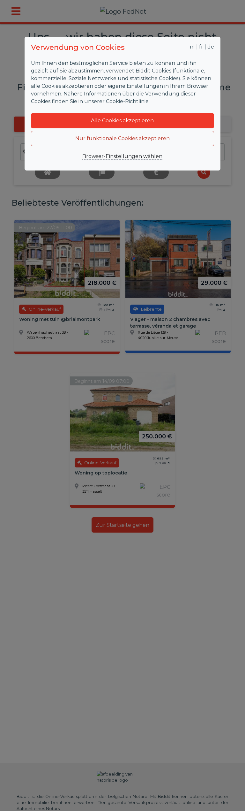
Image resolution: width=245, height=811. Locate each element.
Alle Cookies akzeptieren (122, 120)
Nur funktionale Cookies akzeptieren (122, 138)
